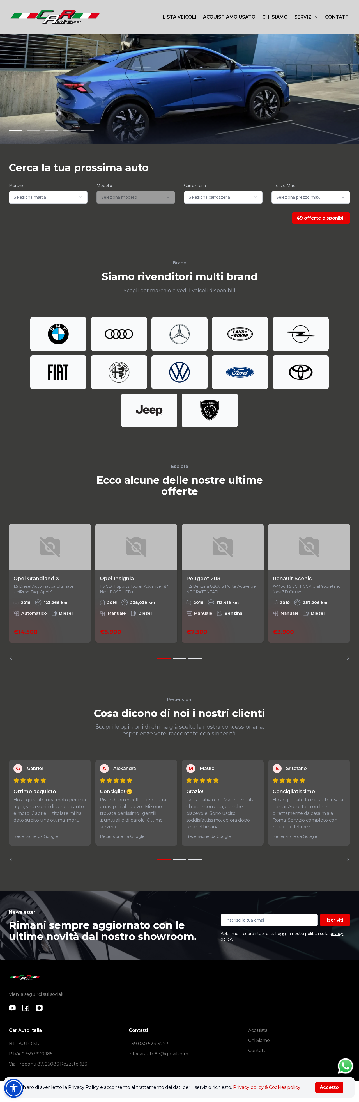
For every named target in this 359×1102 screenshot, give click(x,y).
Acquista (258, 1030)
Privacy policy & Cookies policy (266, 1087)
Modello (104, 185)
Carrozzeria (195, 185)
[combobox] (48, 197)
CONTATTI (337, 17)
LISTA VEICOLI (179, 17)
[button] (14, 1088)
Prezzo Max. (283, 185)
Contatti (257, 1050)
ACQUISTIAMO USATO (229, 17)
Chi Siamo (259, 1040)
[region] (179, 592)
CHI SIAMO (275, 17)
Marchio (17, 185)
